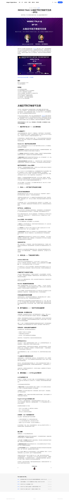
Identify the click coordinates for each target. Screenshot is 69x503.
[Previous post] (18, 467)
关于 (22, 2)
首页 (19, 2)
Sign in (55, 2)
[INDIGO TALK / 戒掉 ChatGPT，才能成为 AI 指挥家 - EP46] (34, 489)
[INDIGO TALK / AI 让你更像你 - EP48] (34, 484)
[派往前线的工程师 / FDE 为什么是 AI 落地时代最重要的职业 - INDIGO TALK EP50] (34, 479)
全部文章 (25, 2)
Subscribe (60, 2)
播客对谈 (33, 2)
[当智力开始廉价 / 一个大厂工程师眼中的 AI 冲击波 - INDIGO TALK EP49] (34, 482)
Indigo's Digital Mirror (11, 2)
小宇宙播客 (31, 77)
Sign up (34, 498)
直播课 (29, 2)
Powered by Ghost (60, 498)
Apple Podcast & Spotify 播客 (23, 77)
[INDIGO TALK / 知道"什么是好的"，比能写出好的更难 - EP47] (34, 486)
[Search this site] (52, 2)
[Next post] (50, 467)
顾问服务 (37, 2)
